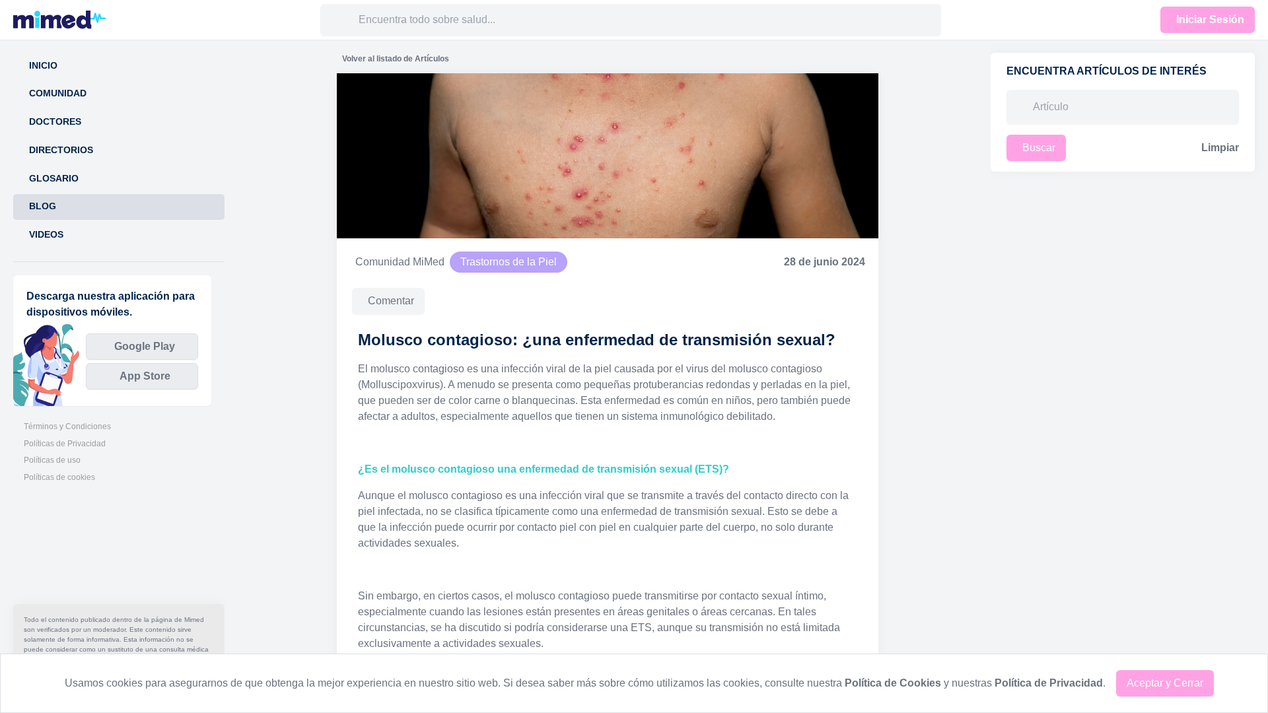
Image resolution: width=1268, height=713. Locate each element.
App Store (145, 376)
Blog (42, 206)
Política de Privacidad (1049, 683)
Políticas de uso (52, 460)
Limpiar (1220, 147)
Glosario (54, 179)
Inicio (43, 66)
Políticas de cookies (59, 477)
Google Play (144, 346)
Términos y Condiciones (67, 426)
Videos (46, 235)
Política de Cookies (893, 683)
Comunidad (58, 93)
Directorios (61, 150)
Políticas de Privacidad (65, 444)
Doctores (55, 122)
